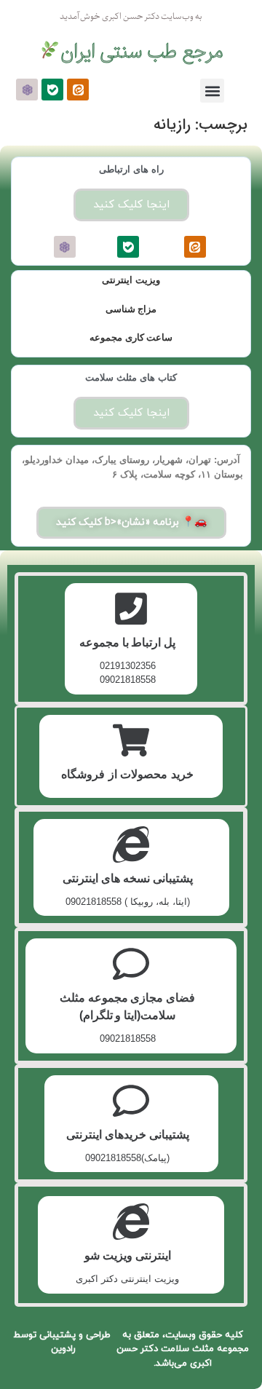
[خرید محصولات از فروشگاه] (131, 740)
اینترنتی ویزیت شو (127, 1255)
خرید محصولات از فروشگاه (127, 774)
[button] (212, 91)
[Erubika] (27, 89)
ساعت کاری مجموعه (131, 337)
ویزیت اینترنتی (131, 279)
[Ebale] (52, 89)
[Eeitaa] (78, 89)
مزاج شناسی (131, 309)
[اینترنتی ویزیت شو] (131, 1221)
